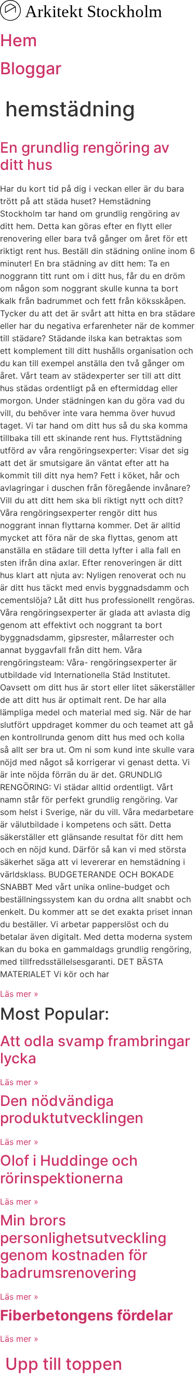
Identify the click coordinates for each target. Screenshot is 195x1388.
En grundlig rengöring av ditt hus (85, 156)
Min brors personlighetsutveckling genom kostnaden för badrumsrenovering (83, 1246)
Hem (18, 40)
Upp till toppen (63, 1364)
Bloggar (30, 68)
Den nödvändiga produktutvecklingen (72, 1109)
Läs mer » (19, 994)
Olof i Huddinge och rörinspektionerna (69, 1169)
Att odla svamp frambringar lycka (95, 1049)
